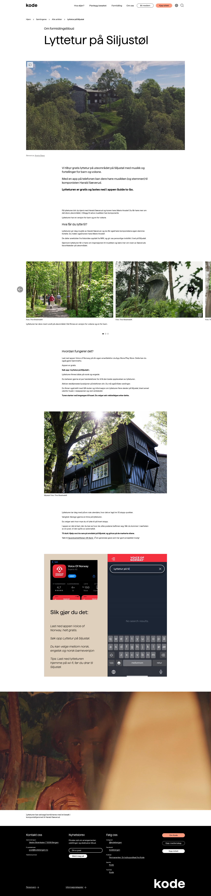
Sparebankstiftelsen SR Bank (81, 538)
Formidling (117, 5)
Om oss (130, 5)
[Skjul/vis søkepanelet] (182, 5)
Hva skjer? (79, 5)
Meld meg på (78, 856)
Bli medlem (145, 6)
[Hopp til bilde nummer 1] (103, 334)
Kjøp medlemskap (173, 843)
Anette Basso (40, 155)
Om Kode (173, 835)
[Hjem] (31, 5)
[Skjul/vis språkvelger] (176, 5)
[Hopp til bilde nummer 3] (108, 334)
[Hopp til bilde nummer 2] (105, 334)
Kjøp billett (164, 6)
